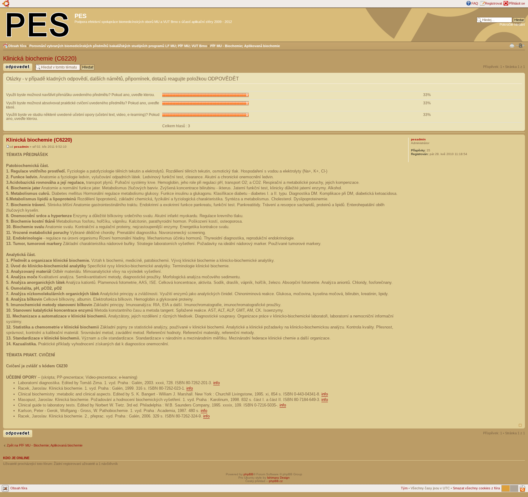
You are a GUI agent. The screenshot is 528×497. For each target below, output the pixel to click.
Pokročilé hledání (512, 24)
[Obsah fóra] (38, 23)
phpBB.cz (276, 481)
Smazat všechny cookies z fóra (476, 488)
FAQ (474, 3)
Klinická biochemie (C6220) (40, 58)
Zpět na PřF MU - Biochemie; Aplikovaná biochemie (44, 445)
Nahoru (520, 425)
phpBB (248, 474)
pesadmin (21, 146)
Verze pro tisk (512, 45)
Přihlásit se (517, 3)
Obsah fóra (17, 46)
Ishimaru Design (278, 477)
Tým (404, 488)
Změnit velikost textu (520, 45)
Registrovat (493, 3)
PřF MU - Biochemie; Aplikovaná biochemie (245, 46)
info (216, 382)
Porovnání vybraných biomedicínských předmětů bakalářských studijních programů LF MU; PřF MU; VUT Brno (118, 46)
